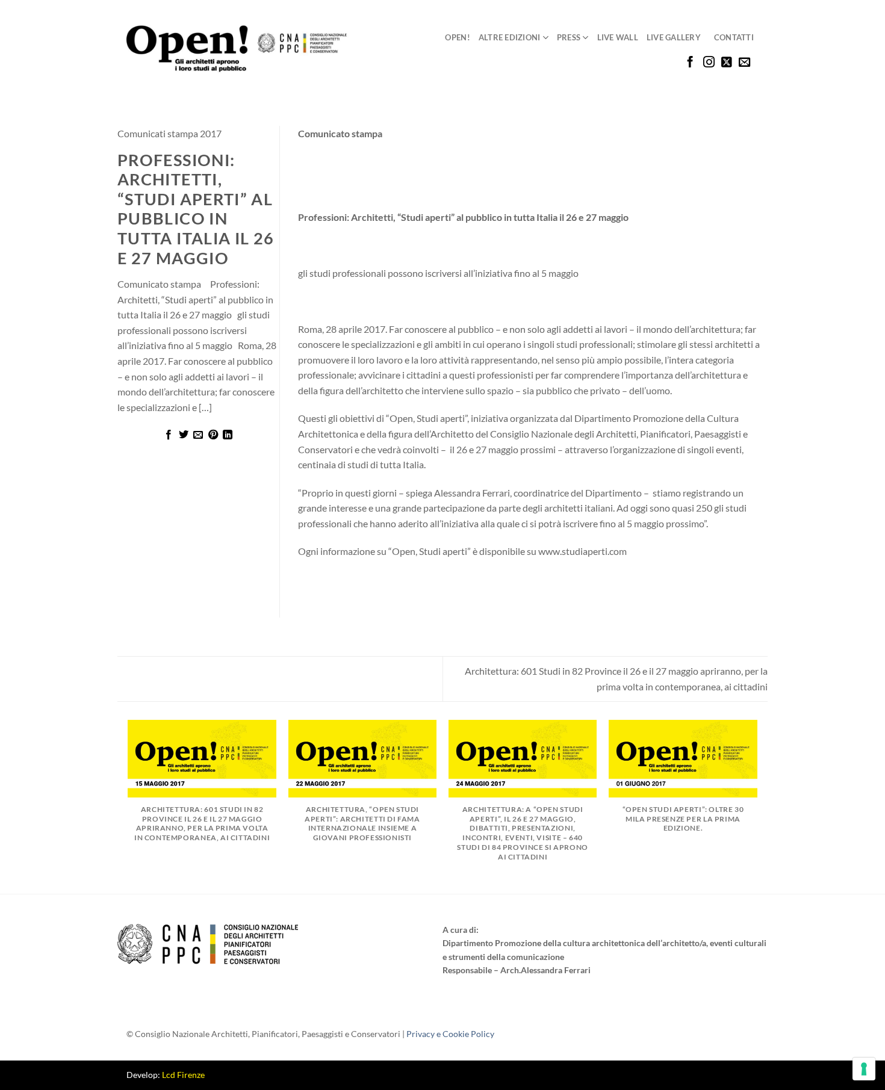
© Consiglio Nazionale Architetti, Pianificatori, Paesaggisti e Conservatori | (310, 1034)
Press (568, 37)
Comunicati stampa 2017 (169, 133)
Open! (457, 37)
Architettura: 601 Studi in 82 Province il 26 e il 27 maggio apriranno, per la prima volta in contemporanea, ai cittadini (202, 824)
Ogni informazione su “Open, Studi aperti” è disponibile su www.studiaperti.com (462, 551)
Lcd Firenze (183, 1075)
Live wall (617, 37)
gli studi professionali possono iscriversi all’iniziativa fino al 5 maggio (438, 273)
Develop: (165, 1075)
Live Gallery (674, 37)
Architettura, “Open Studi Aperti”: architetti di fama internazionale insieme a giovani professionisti (362, 824)
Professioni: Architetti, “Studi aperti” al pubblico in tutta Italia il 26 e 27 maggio (195, 209)
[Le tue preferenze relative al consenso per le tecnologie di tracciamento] (863, 1068)
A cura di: (460, 929)
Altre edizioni (510, 37)
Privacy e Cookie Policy (450, 1034)
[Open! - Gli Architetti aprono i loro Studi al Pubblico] (237, 49)
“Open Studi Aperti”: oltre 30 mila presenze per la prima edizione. (683, 819)
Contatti (734, 37)
